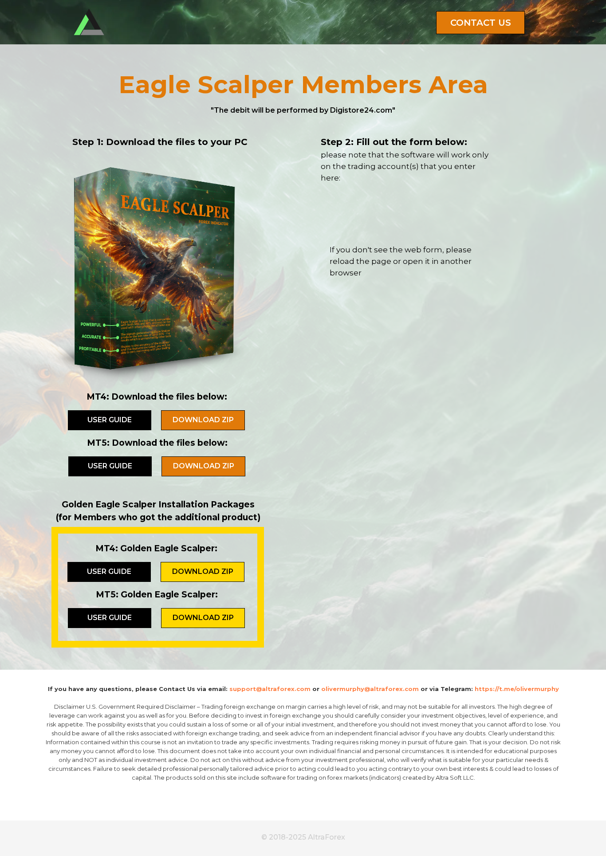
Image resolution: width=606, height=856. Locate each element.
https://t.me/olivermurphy (517, 688)
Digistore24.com (361, 110)
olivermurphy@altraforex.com (370, 688)
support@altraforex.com (270, 688)
